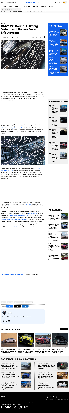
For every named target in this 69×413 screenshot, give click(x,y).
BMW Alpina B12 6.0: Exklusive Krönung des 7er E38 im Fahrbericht (54, 217)
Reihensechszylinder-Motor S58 (19, 215)
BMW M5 (50, 243)
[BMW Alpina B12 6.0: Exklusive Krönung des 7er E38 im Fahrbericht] (64, 216)
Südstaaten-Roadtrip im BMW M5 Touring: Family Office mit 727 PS (53, 257)
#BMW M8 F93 (10, 302)
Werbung (3, 2)
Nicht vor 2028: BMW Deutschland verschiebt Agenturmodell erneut (45, 376)
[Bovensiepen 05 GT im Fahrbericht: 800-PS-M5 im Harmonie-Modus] (64, 246)
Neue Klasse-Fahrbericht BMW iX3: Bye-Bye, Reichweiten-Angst (54, 34)
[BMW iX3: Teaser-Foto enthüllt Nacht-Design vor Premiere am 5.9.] (63, 131)
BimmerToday (4, 11)
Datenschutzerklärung (18, 404)
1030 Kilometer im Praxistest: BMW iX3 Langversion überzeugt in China (46, 386)
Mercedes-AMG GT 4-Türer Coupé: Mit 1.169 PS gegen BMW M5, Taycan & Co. (26, 351)
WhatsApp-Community (11, 2)
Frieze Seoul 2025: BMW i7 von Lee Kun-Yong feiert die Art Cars (55, 146)
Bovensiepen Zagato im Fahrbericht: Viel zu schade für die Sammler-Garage (54, 226)
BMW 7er (54, 142)
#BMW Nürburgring (29, 302)
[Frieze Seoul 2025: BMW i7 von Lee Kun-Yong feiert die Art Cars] (63, 145)
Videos (51, 6)
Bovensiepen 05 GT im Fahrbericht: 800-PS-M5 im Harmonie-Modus (54, 247)
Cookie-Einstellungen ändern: (6, 404)
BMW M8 (15, 11)
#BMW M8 (3, 302)
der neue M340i (12, 226)
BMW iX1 (51, 57)
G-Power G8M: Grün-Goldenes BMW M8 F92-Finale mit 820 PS (55, 122)
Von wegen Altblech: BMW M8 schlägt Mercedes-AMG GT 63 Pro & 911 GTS (43, 351)
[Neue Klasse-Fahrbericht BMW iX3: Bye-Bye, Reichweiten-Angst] (63, 32)
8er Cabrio (28, 204)
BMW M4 (50, 223)
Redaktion (56, 219)
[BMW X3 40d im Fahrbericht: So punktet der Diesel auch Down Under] (64, 236)
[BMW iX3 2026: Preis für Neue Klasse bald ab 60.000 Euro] (63, 51)
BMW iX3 (51, 30)
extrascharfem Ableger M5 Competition (12, 127)
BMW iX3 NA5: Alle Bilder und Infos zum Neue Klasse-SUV (53, 43)
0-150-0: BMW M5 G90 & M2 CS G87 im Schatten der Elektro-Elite (10, 376)
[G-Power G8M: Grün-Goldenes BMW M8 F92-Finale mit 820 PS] (63, 120)
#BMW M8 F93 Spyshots (19, 302)
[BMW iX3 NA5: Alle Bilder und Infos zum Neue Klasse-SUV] (63, 42)
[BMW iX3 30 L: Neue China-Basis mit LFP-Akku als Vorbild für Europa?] (63, 155)
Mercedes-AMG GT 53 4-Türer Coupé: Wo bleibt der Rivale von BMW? (8, 351)
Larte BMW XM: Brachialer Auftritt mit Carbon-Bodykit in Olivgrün (46, 366)
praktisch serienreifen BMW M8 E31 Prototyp (14, 219)
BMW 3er (51, 66)
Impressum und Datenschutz (7, 399)
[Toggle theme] (65, 2)
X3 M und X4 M (32, 213)
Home (4, 6)
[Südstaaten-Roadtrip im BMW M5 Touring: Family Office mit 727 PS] (64, 256)
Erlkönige (35, 6)
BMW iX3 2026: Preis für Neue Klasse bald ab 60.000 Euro (53, 52)
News (10, 6)
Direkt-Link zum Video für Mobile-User (12, 274)
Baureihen (17, 6)
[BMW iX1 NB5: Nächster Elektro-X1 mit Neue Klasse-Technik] (63, 60)
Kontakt (15, 399)
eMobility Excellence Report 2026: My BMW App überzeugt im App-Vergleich (10, 386)
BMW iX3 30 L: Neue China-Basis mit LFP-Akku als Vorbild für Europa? (55, 158)
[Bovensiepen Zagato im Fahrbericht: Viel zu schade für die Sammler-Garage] (64, 225)
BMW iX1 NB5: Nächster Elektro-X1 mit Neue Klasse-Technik (54, 61)
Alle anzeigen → (64, 329)
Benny (13, 37)
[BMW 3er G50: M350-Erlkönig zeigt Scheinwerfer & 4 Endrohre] (63, 69)
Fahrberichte (27, 6)
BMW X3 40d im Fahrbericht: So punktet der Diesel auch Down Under (53, 237)
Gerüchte (43, 6)
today (34, 2)
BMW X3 (50, 233)
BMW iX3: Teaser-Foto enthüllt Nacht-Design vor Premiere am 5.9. (55, 135)
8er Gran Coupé (12, 206)
